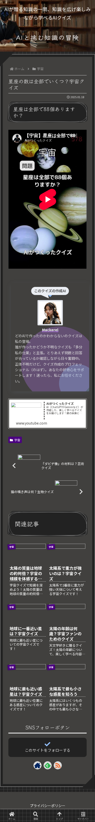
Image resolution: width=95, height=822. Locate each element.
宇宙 (17, 440)
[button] (84, 718)
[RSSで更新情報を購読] (58, 765)
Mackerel (50, 329)
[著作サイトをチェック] (37, 765)
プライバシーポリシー (47, 805)
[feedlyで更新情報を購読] (48, 765)
